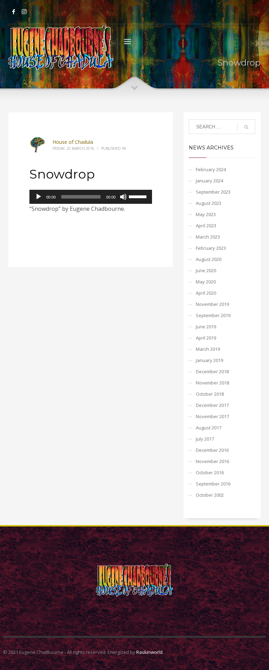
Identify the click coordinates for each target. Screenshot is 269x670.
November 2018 (212, 383)
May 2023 (206, 214)
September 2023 (213, 192)
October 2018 (210, 394)
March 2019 (208, 349)
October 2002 (210, 495)
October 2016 (210, 472)
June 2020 (206, 270)
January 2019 (209, 360)
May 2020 (206, 282)
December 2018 (212, 371)
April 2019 (206, 338)
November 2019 (212, 304)
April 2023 (206, 225)
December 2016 (212, 450)
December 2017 (212, 405)
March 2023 (208, 237)
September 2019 (213, 315)
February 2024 (211, 169)
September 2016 (213, 484)
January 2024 (209, 180)
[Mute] (123, 196)
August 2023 (208, 203)
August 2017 (208, 427)
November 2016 (212, 461)
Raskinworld (149, 652)
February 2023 (211, 248)
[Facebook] (13, 11)
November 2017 (212, 416)
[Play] (38, 196)
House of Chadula (73, 142)
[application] (90, 197)
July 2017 (205, 439)
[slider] (139, 196)
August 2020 (208, 259)
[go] (246, 127)
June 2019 (206, 326)
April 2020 (206, 293)
